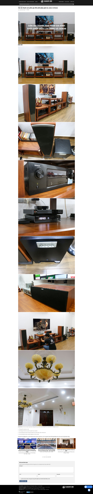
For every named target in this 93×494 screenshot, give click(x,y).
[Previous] (17, 446)
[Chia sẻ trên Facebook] (43, 457)
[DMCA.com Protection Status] (30, 492)
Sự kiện (36, 1)
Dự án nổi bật (67, 1)
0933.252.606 (89, 486)
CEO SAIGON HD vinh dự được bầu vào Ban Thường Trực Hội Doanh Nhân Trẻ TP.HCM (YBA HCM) (27, 451)
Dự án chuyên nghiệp (30, 1)
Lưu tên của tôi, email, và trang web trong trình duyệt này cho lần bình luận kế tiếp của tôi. (35, 478)
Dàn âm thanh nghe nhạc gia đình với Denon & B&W (66, 451)
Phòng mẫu (72, 1)
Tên (20, 474)
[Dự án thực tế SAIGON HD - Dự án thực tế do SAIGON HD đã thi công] (46, 1)
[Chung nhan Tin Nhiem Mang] (22, 492)
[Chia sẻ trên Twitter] (45, 457)
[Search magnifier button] (73, 4)
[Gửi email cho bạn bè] (46, 457)
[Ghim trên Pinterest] (48, 457)
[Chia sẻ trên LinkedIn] (50, 457)
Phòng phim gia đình (22, 1)
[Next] (75, 446)
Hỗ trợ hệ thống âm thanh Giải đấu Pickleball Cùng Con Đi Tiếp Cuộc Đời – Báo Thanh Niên (46, 450)
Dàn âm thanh (61, 1)
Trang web (58, 474)
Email (39, 474)
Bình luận (21, 465)
